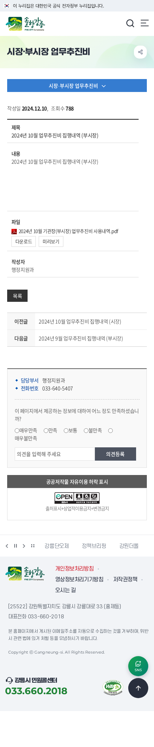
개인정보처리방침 (74, 569)
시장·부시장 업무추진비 (73, 85)
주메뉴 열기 (145, 23)
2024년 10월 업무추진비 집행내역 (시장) (80, 321)
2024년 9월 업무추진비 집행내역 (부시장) (81, 338)
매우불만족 (26, 438)
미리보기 (51, 241)
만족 (52, 430)
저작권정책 (125, 579)
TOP (138, 688)
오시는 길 (65, 590)
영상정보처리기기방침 (79, 579)
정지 (15, 546)
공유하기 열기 (140, 52)
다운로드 (23, 241)
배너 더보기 (33, 546)
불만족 (95, 430)
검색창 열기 (130, 23)
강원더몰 (107, 546)
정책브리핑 (72, 546)
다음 (24, 546)
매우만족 (28, 430)
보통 (72, 430)
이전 (7, 546)
